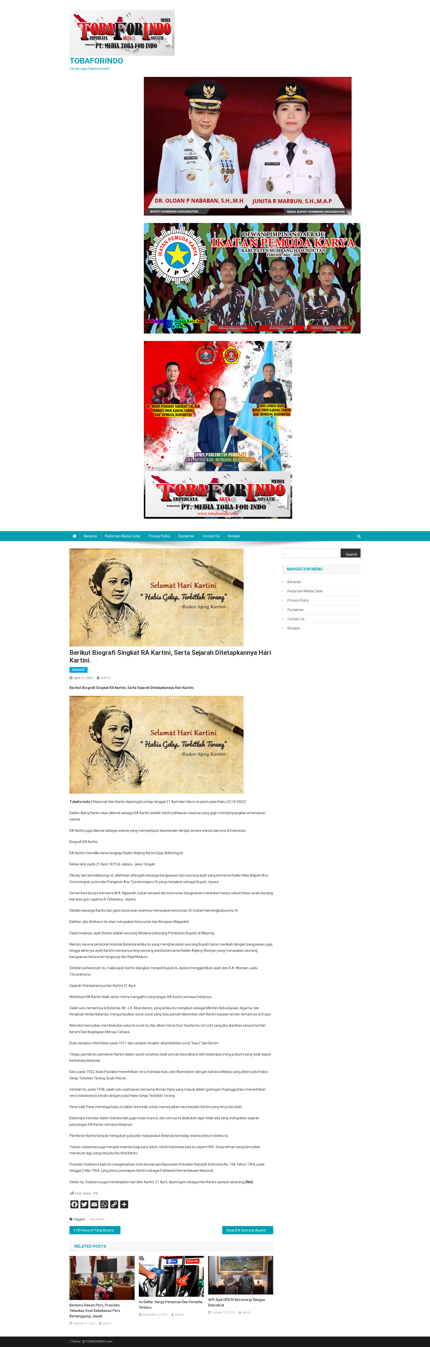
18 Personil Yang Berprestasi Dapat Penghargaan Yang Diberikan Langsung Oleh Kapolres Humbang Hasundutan (98, 1230)
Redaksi (234, 536)
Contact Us (211, 536)
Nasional (78, 670)
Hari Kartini (97, 1219)
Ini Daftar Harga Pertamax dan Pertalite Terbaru (170, 1304)
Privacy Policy (159, 536)
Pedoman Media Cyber (123, 536)
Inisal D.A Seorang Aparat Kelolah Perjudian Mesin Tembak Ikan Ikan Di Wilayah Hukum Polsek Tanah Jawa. (249, 1230)
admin (106, 678)
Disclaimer (186, 536)
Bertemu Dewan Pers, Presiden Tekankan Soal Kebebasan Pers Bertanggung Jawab (94, 1310)
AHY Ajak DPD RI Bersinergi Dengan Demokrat (236, 1302)
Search (351, 555)
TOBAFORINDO (96, 60)
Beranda (90, 536)
